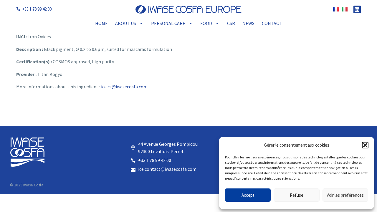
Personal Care (168, 23)
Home (101, 23)
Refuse (296, 195)
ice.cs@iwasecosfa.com (124, 87)
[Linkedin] (357, 9)
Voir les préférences (345, 195)
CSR (231, 23)
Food (206, 23)
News (248, 23)
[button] (365, 145)
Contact (272, 23)
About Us (125, 23)
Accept (248, 195)
